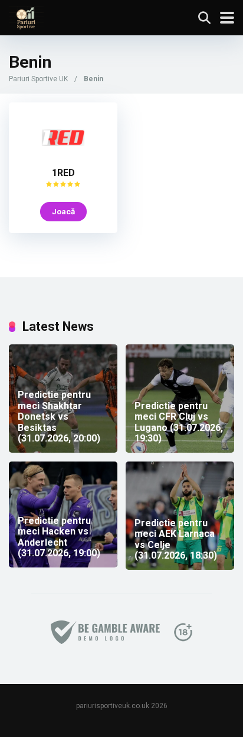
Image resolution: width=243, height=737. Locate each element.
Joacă (63, 211)
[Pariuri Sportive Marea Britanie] (26, 16)
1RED (63, 172)
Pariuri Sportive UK (38, 79)
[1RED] (63, 158)
